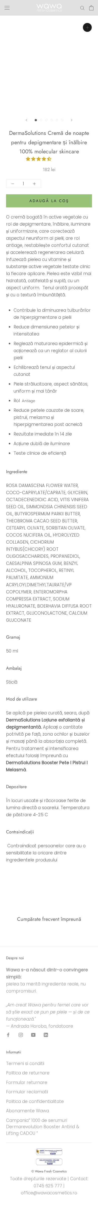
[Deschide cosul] (91, 7)
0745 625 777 (48, 1186)
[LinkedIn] (46, 1035)
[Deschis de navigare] (7, 8)
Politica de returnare (28, 1073)
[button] (39, 159)
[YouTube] (33, 1035)
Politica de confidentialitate (35, 1101)
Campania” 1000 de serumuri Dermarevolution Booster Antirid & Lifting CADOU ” (42, 1126)
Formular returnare (26, 1082)
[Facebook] (8, 1035)
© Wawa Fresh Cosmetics (49, 1171)
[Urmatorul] (71, 120)
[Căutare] (82, 8)
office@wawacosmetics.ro (49, 1193)
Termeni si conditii (25, 1064)
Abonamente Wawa (27, 1111)
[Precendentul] (26, 120)
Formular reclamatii (27, 1092)
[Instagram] (21, 1035)
